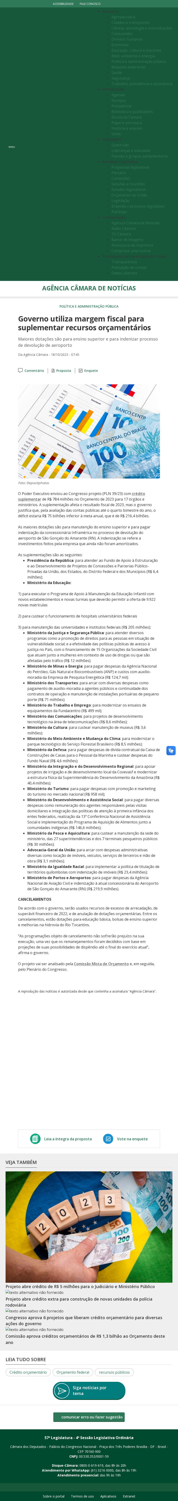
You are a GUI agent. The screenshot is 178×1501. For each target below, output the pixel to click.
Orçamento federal (73, 1372)
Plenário (118, 172)
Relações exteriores (128, 67)
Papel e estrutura (126, 122)
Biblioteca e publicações (132, 111)
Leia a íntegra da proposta (68, 1138)
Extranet (129, 1496)
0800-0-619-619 (91, 1465)
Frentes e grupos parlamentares (139, 156)
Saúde (116, 72)
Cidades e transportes (130, 22)
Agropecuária (123, 16)
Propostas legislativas (130, 167)
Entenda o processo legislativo (138, 206)
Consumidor (122, 33)
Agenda (118, 94)
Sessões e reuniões (128, 183)
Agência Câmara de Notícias (135, 222)
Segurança (120, 78)
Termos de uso (82, 1496)
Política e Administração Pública (89, 306)
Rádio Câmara (123, 228)
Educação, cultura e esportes (136, 50)
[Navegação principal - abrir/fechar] (12, 144)
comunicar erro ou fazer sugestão (91, 1417)
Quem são (120, 145)
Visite (116, 133)
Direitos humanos (127, 39)
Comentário (34, 370)
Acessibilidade (63, 4)
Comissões (120, 178)
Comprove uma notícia (131, 250)
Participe (119, 211)
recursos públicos (114, 1372)
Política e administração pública (138, 61)
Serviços (118, 100)
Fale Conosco (90, 4)
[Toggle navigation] (55, 144)
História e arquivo (127, 128)
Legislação (120, 200)
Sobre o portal (53, 1496)
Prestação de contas (128, 267)
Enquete (91, 370)
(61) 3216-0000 (102, 1470)
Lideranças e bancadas (131, 150)
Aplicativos (108, 1496)
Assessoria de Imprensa (132, 245)
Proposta (63, 370)
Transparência (124, 261)
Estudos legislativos (128, 189)
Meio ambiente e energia (133, 55)
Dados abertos (124, 273)
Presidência (121, 106)
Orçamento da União (129, 195)
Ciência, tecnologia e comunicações (141, 28)
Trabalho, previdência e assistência (141, 83)
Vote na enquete (132, 1138)
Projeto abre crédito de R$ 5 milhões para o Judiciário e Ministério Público (80, 1286)
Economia (119, 44)
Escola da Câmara (126, 117)
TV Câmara (121, 234)
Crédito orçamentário (28, 1372)
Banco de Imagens (127, 239)
